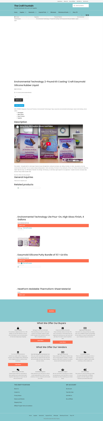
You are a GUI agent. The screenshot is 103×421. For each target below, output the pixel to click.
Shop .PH (75, 12)
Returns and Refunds (19, 399)
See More (51, 311)
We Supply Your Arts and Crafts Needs (40, 330)
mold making (80, 109)
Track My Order (70, 392)
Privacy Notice (18, 395)
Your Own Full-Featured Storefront (18, 354)
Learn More (40, 340)
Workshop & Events (63, 12)
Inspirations (59, 1)
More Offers (21, 114)
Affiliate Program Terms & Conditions (23, 405)
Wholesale (53, 12)
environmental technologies (66, 109)
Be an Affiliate (72, 1)
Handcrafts (31, 12)
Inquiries (20, 118)
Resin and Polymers (32, 109)
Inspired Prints (42, 12)
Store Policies (21, 116)
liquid (75, 109)
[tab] (53, 113)
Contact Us (17, 392)
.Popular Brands (58, 17)
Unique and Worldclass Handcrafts (63, 330)
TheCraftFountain (27, 228)
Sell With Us (79, 1)
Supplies (22, 12)
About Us (66, 1)
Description (20, 112)
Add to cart (18, 100)
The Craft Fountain (23, 5)
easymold (56, 109)
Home (15, 12)
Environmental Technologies (44, 109)
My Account (85, 1)
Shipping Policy (18, 402)
